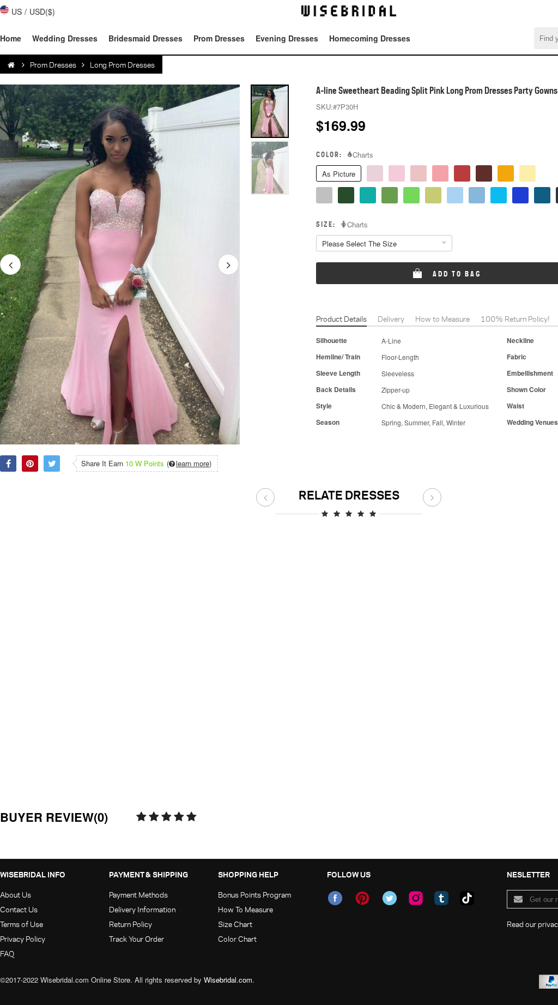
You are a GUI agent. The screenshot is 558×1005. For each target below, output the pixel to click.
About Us (15, 894)
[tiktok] (467, 898)
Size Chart (235, 924)
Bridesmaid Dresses (145, 38)
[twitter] (389, 898)
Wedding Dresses (65, 38)
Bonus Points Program (254, 894)
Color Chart (237, 938)
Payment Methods (138, 894)
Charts (363, 155)
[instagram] (416, 898)
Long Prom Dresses (122, 64)
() (189, 463)
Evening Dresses (287, 38)
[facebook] (335, 898)
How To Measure (245, 909)
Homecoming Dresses (369, 38)
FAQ (7, 953)
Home (10, 38)
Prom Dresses (219, 38)
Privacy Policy (22, 938)
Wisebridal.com (228, 979)
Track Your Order (136, 938)
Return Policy (130, 924)
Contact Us (19, 909)
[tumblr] (441, 898)
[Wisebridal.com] (12, 65)
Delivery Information (142, 909)
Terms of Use (21, 924)
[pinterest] (362, 898)
